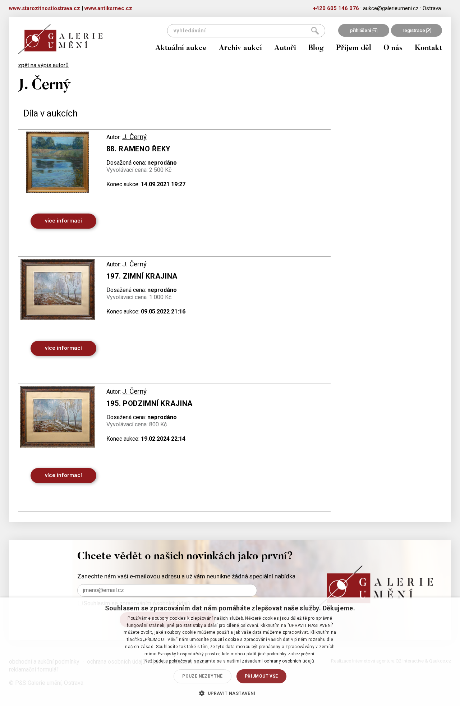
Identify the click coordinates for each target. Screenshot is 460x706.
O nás (392, 48)
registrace (414, 30)
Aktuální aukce (181, 48)
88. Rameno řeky (138, 149)
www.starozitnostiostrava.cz (44, 8)
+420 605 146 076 (336, 8)
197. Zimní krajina (142, 276)
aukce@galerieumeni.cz (391, 8)
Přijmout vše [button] (261, 676)
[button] (229, 693)
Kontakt (428, 48)
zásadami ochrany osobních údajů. (279, 661)
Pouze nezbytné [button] (202, 676)
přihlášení (361, 30)
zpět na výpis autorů (43, 65)
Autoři (285, 48)
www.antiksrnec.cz (108, 8)
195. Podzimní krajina (149, 403)
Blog (316, 48)
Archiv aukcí (240, 48)
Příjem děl (353, 48)
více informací (63, 220)
